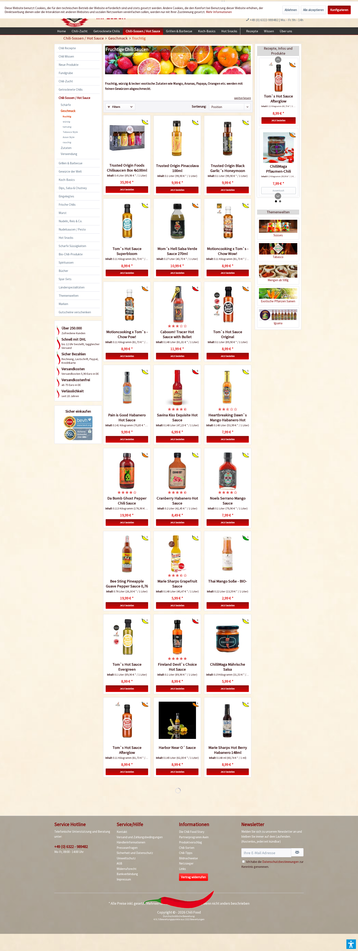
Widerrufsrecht (127, 869)
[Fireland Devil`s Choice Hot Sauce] (177, 637)
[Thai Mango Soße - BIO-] (227, 554)
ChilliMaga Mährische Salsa (227, 667)
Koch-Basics (67, 180)
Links (182, 869)
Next (278, 196)
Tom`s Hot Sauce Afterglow (127, 750)
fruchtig (67, 116)
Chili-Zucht (66, 81)
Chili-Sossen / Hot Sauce (74, 98)
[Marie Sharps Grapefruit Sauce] (177, 554)
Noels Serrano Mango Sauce (228, 501)
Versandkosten (190, 903)
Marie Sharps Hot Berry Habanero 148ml (227, 750)
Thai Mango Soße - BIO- (227, 581)
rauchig (67, 142)
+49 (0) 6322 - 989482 (71, 846)
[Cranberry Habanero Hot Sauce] (177, 471)
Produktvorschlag (190, 842)
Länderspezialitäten (72, 287)
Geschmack (68, 111)
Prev (278, 59)
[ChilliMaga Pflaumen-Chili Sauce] (278, 147)
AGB (119, 863)
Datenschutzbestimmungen (280, 862)
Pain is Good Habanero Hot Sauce (127, 417)
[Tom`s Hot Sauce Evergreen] (126, 637)
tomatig (67, 126)
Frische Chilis (67, 205)
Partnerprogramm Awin (194, 837)
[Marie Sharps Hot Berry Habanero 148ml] (227, 720)
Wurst (63, 213)
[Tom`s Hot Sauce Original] (227, 304)
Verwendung (69, 154)
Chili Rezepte (67, 48)
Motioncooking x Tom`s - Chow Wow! (227, 251)
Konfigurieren (339, 10)
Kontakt (122, 832)
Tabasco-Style (70, 131)
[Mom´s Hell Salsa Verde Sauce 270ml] (177, 221)
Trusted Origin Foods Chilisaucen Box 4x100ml (127, 168)
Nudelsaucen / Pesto (72, 229)
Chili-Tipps (185, 853)
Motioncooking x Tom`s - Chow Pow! (127, 334)
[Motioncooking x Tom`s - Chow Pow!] (126, 304)
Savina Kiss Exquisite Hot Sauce (177, 417)
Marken (63, 304)
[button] (351, 944)
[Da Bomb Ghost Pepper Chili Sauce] (126, 471)
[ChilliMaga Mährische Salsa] (227, 637)
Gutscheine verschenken (75, 312)
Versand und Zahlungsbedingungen (140, 837)
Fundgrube (66, 73)
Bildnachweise (188, 858)
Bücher (63, 271)
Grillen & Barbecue (70, 163)
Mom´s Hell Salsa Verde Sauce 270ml (177, 251)
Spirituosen (66, 262)
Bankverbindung (127, 874)
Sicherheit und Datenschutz (135, 853)
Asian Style (68, 137)
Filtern (116, 107)
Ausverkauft (278, 190)
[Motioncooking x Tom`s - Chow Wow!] (227, 221)
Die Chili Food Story (191, 832)
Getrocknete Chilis (71, 89)
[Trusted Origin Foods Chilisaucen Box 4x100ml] (126, 138)
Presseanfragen (127, 848)
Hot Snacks (66, 238)
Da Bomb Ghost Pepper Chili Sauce (126, 501)
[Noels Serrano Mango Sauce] (227, 471)
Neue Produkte (69, 65)
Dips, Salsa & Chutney (73, 188)
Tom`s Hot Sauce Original (227, 334)
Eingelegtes (66, 196)
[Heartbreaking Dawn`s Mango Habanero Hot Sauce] (227, 387)
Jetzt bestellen (127, 189)
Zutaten (66, 148)
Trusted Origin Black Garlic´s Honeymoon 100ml (227, 168)
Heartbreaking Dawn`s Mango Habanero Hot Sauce (227, 418)
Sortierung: (199, 106)
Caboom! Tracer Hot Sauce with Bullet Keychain (177, 334)
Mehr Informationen (219, 12)
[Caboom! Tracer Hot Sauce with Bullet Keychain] (177, 304)
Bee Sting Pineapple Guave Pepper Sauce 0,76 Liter (127, 584)
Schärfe (66, 105)
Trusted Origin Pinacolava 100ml (177, 168)
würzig (66, 121)
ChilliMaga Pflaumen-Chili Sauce (278, 169)
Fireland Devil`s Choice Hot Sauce (177, 667)
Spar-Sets (65, 279)
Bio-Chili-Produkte (71, 254)
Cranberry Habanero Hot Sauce (177, 501)
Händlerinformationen (131, 842)
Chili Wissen (66, 56)
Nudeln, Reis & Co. (70, 221)
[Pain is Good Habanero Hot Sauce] (126, 387)
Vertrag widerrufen (193, 877)
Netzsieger (186, 863)
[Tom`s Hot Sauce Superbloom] (126, 221)
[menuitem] (61, 31)
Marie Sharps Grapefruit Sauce (177, 583)
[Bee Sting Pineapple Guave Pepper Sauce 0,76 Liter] (126, 554)
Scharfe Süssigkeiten (72, 246)
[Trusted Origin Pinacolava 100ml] (177, 138)
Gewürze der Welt (70, 171)
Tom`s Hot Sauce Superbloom (127, 251)
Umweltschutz (126, 858)
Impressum (124, 879)
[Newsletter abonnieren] (297, 852)
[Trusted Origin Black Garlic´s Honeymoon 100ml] (227, 138)
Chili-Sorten (186, 848)
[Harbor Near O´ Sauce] (177, 720)
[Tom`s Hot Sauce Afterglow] (126, 720)
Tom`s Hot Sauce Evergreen (127, 667)
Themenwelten (69, 296)
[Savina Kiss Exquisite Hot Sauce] (177, 387)
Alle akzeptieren (313, 10)
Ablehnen (291, 10)
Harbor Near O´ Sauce (177, 747)
